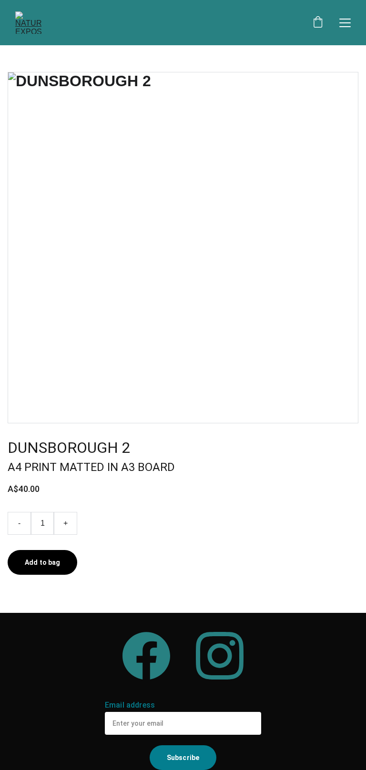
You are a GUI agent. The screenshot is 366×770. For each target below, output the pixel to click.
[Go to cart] (318, 23)
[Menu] (345, 23)
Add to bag (42, 562)
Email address (130, 705)
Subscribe (183, 757)
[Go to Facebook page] (146, 656)
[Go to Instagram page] (220, 656)
